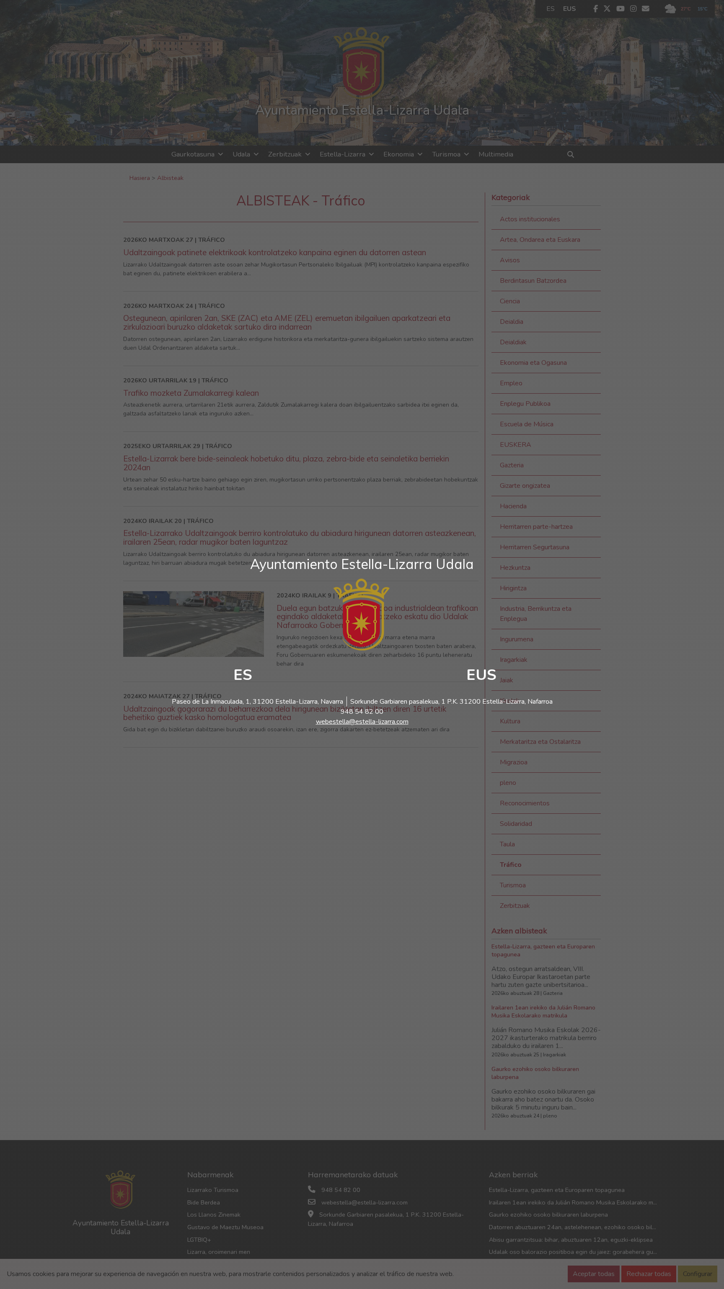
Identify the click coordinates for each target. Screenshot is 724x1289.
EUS (481, 675)
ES (242, 675)
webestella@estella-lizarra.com (362, 721)
